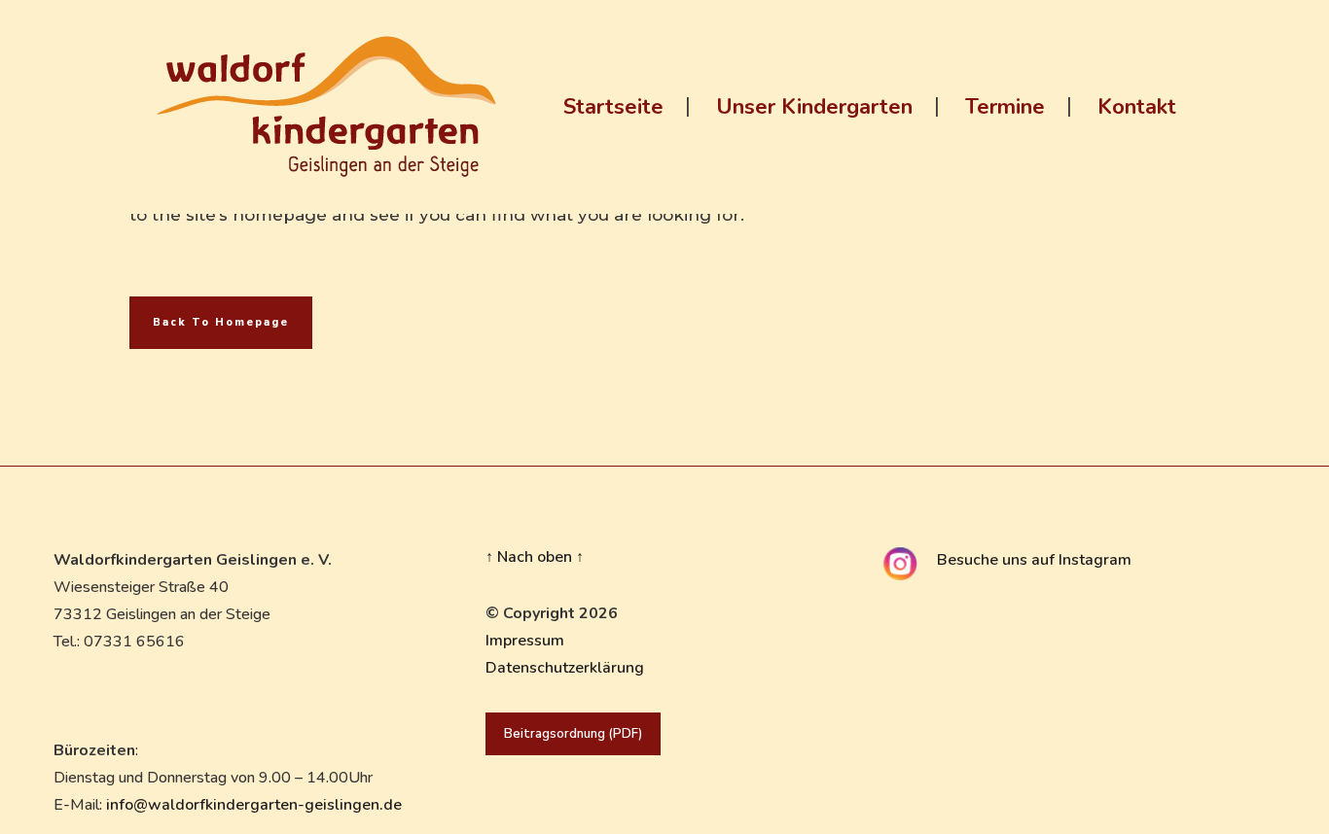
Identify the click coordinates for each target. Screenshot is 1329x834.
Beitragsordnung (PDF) (573, 734)
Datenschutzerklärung (564, 667)
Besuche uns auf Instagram (1034, 560)
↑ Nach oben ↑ (534, 557)
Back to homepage (221, 322)
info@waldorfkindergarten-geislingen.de (254, 805)
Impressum (524, 640)
